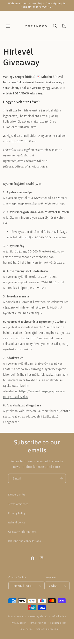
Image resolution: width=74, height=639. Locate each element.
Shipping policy (58, 622)
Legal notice (26, 629)
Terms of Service (18, 504)
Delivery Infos (16, 494)
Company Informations (22, 531)
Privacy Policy (16, 513)
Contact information (47, 629)
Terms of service (38, 622)
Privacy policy (19, 622)
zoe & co (22, 616)
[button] (8, 25)
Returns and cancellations (24, 541)
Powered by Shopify (37, 616)
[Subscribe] (61, 478)
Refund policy (16, 522)
